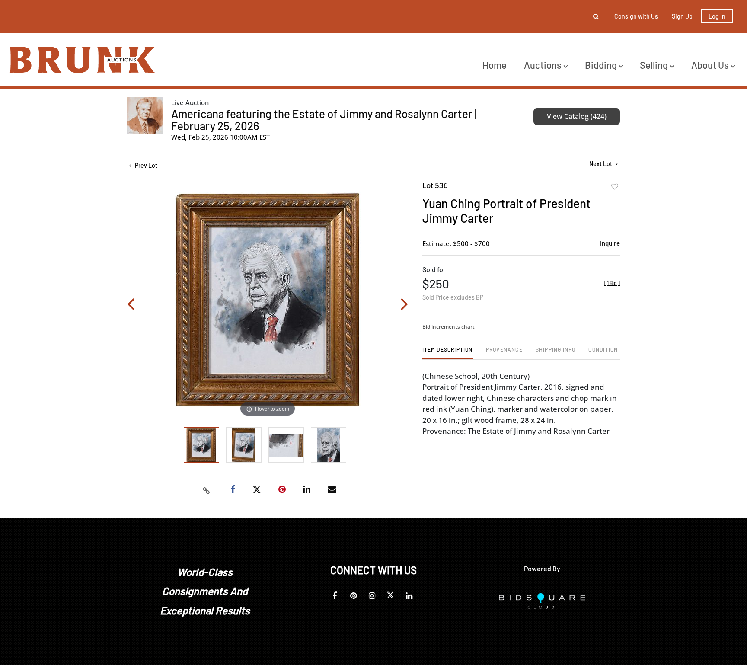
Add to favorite (615, 187)
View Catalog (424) (577, 116)
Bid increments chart (448, 326)
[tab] (447, 352)
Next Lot (601, 163)
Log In (717, 16)
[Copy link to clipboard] (206, 490)
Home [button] (494, 64)
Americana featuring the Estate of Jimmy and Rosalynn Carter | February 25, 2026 (324, 119)
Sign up (682, 16)
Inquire (610, 243)
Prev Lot (145, 165)
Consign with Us (636, 16)
